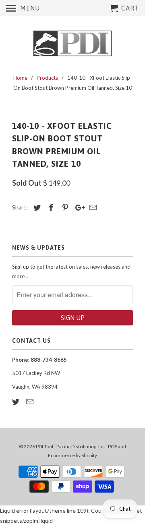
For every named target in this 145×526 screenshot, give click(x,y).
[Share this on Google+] (77, 207)
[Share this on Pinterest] (64, 207)
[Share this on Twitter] (35, 207)
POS (112, 446)
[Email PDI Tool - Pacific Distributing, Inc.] (30, 401)
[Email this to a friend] (91, 207)
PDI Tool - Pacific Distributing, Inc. (71, 446)
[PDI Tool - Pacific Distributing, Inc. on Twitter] (16, 401)
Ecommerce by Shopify (72, 455)
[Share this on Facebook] (50, 207)
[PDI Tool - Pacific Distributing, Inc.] (72, 43)
